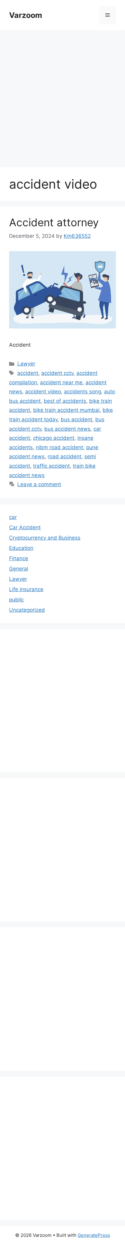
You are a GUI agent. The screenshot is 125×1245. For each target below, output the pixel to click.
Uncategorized (27, 610)
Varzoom (25, 15)
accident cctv (57, 373)
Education (21, 548)
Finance (18, 558)
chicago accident (53, 438)
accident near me (61, 382)
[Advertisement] (62, 95)
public (16, 600)
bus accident (76, 419)
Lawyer (26, 364)
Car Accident (25, 527)
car (13, 517)
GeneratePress (94, 1235)
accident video (43, 392)
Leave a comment (39, 484)
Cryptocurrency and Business (44, 538)
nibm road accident (59, 447)
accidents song (82, 392)
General (18, 569)
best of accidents (65, 401)
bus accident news (67, 429)
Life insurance (26, 589)
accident (27, 373)
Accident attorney (54, 222)
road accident (64, 456)
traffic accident (51, 466)
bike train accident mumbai (66, 410)
